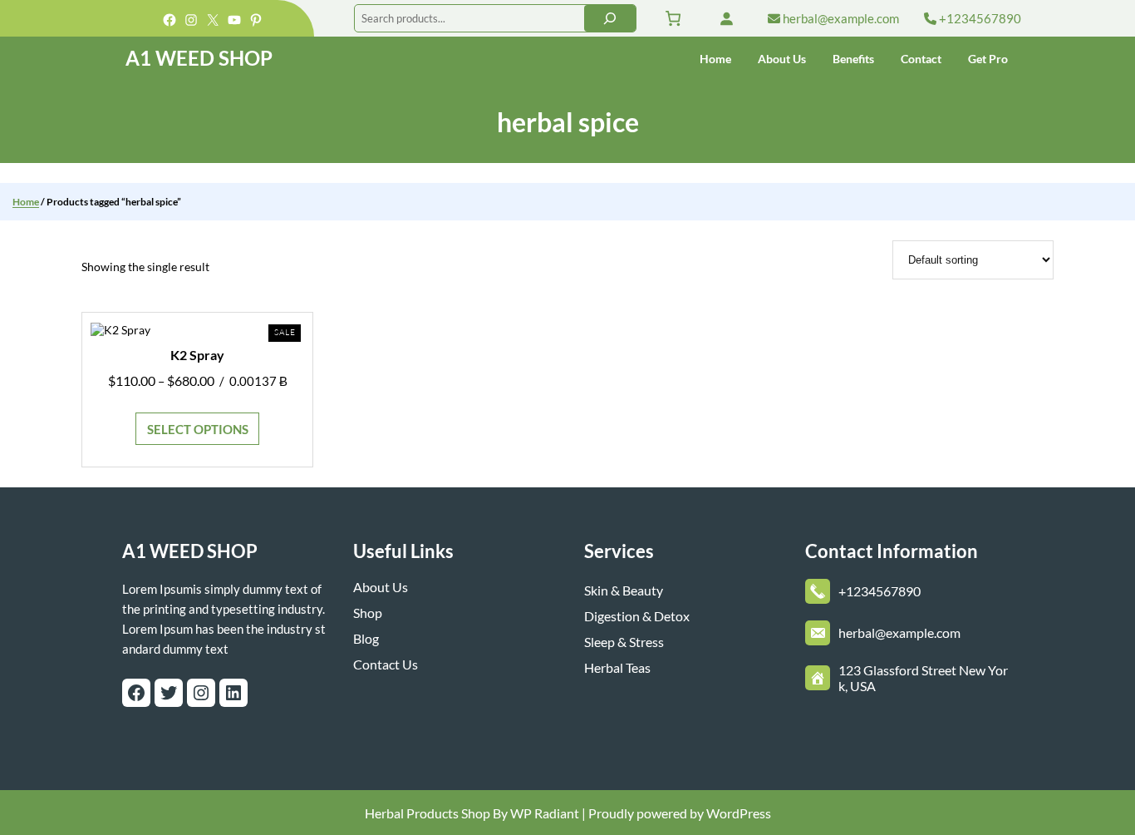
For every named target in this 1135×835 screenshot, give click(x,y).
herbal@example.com (839, 18)
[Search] (610, 18)
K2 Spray (197, 355)
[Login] (726, 18)
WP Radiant (543, 813)
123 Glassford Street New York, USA (923, 678)
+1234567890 (978, 18)
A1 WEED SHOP (199, 58)
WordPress (738, 813)
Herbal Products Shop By (436, 813)
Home (25, 201)
